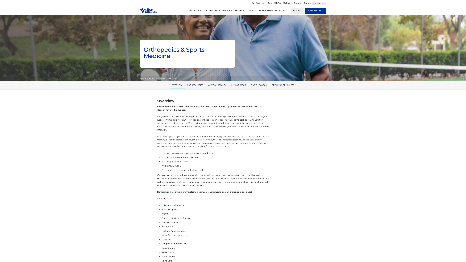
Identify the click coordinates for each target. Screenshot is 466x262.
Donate (307, 3)
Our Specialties (195, 85)
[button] (196, 10)
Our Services (211, 10)
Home (142, 78)
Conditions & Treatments (231, 10)
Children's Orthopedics (173, 205)
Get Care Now (258, 3)
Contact (297, 3)
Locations (251, 10)
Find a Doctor (195, 10)
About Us (284, 10)
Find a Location (259, 85)
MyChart (287, 3)
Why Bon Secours (217, 85)
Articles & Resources (283, 85)
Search (296, 11)
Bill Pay (277, 3)
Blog (269, 3)
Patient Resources (268, 10)
